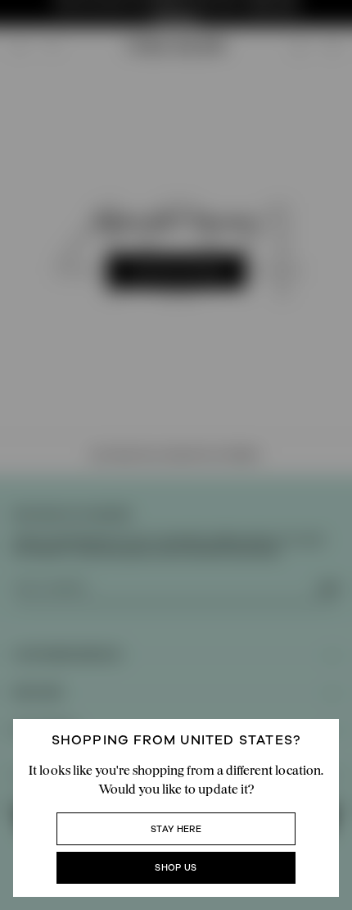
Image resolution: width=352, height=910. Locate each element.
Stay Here (176, 829)
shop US (175, 868)
